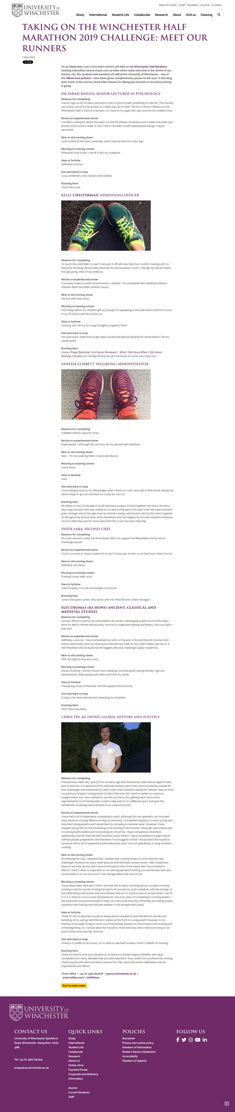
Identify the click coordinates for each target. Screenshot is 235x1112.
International (98, 14)
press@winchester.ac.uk (121, 973)
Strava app (99, 490)
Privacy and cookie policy (138, 1042)
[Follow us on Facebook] (178, 1040)
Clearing (206, 14)
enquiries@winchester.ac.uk (31, 1067)
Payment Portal (77, 1069)
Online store (76, 1065)
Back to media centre (74, 985)
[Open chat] (227, 1104)
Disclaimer (128, 1038)
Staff (182, 5)
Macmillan (142, 538)
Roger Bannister (80, 352)
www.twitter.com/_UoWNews (81, 977)
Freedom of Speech (134, 1060)
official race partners (78, 78)
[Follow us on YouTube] (198, 1040)
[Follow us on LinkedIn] (205, 1040)
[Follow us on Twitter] (185, 1040)
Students (193, 5)
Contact (217, 5)
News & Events (168, 5)
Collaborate (142, 14)
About (177, 14)
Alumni (205, 5)
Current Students (79, 1092)
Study (80, 14)
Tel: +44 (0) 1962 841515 (28, 1059)
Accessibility (130, 1056)
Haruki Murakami (106, 352)
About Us (74, 1060)
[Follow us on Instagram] (191, 1040)
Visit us (191, 14)
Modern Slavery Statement (139, 1051)
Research (161, 14)
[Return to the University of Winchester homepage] (117, 1012)
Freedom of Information (137, 1047)
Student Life (120, 14)
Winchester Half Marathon (150, 66)
